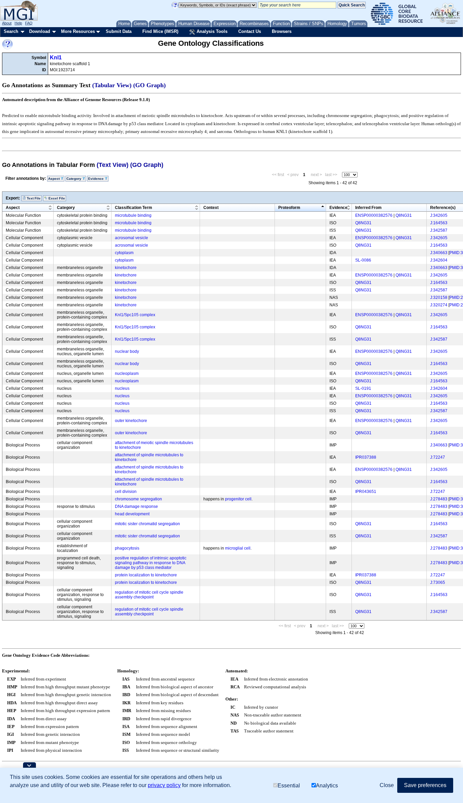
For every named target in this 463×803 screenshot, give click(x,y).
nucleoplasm (127, 373)
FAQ (29, 23)
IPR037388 (365, 457)
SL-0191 (363, 388)
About (7, 23)
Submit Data (119, 31)
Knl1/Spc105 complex (135, 314)
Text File (33, 198)
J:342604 (438, 260)
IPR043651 (365, 491)
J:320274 (438, 305)
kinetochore (126, 267)
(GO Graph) (149, 85)
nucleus (122, 388)
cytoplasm (124, 252)
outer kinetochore (131, 420)
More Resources (78, 31)
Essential (289, 785)
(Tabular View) (112, 85)
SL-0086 (363, 260)
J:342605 (438, 215)
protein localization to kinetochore (146, 575)
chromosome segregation (138, 499)
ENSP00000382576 (373, 215)
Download (39, 31)
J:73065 (437, 582)
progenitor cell (238, 499)
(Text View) (112, 164)
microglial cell (237, 548)
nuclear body (127, 351)
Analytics (327, 785)
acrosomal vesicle (131, 237)
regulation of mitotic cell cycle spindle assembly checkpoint (149, 594)
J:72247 (437, 457)
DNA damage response (136, 506)
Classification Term (133, 207)
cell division (126, 491)
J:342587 (438, 230)
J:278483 (438, 499)
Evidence (338, 207)
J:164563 (438, 223)
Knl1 (56, 57)
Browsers (281, 31)
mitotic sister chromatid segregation (147, 523)
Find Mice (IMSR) (160, 31)
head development (132, 514)
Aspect (13, 207)
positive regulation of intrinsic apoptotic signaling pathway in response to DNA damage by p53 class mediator (150, 563)
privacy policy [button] (164, 785)
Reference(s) (443, 207)
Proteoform (289, 207)
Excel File (56, 198)
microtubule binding (133, 215)
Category (66, 207)
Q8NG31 (404, 215)
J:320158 (438, 297)
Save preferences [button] (425, 785)
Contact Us (249, 31)
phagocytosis (127, 548)
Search (11, 31)
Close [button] (387, 785)
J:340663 (438, 252)
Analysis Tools (211, 31)
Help (18, 23)
